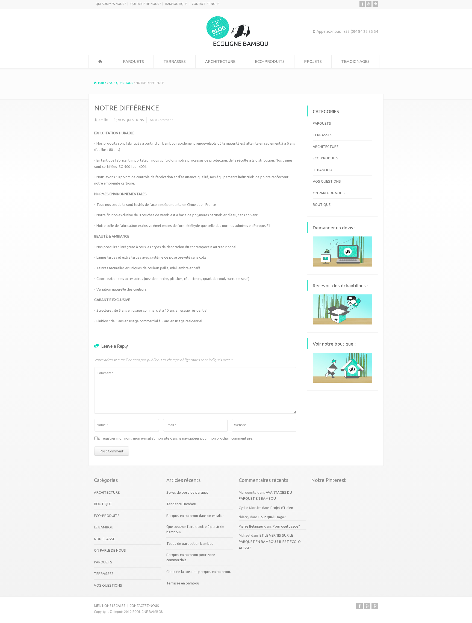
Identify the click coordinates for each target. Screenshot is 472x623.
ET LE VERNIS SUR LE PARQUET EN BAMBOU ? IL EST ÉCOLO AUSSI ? (270, 541)
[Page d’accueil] (101, 61)
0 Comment (164, 120)
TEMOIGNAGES (355, 61)
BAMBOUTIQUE (176, 3)
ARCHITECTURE (220, 61)
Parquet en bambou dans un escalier (195, 515)
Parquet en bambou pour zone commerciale (190, 557)
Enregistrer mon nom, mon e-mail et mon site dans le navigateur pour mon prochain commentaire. (175, 438)
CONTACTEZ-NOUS (144, 605)
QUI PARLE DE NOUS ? (145, 3)
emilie (103, 120)
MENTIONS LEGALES (109, 605)
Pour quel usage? (272, 517)
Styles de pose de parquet (187, 492)
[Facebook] (362, 4)
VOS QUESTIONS (131, 120)
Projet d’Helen (281, 508)
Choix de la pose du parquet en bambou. (198, 572)
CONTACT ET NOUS (205, 3)
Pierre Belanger (251, 526)
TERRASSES (174, 61)
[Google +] (368, 4)
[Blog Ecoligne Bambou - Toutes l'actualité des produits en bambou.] (236, 44)
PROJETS (313, 61)
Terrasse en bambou (182, 583)
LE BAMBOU (322, 170)
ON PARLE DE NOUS (329, 193)
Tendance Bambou (181, 504)
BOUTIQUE (322, 204)
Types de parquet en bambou (190, 543)
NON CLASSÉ (104, 539)
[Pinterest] (375, 4)
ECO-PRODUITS (270, 61)
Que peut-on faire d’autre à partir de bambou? (195, 529)
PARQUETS (133, 61)
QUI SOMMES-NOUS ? (111, 3)
